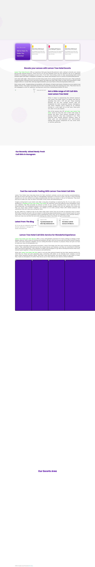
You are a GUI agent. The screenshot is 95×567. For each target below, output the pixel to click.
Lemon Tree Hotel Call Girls (29, 252)
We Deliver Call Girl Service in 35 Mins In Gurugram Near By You (68, 223)
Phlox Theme (31, 565)
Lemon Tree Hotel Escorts (22, 72)
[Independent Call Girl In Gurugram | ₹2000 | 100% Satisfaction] (11, 6)
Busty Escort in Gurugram (44, 174)
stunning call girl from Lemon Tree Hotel (34, 203)
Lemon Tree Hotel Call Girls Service (25, 239)
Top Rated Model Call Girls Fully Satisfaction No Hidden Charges (47, 223)
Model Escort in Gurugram (22, 174)
